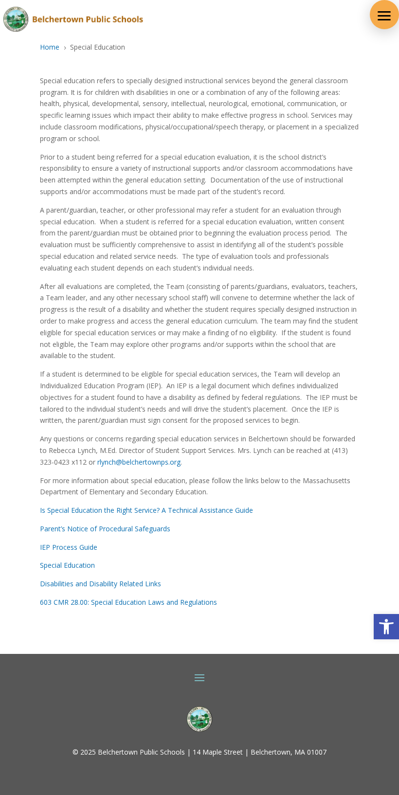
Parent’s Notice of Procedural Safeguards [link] (105, 528)
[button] (384, 14)
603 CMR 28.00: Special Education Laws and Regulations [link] (128, 602)
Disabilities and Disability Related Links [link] (100, 583)
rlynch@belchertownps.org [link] (139, 462)
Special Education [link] (67, 565)
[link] (386, 626)
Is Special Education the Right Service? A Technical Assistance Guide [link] (146, 510)
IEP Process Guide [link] (68, 547)
